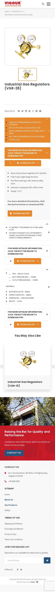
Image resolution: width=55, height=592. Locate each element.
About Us (9, 499)
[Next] (53, 366)
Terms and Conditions (14, 539)
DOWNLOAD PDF (27, 163)
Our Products (11, 505)
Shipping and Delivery (13, 523)
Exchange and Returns (14, 529)
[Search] (43, 4)
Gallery (7, 510)
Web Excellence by (26, 582)
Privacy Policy (10, 534)
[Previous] (2, 366)
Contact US (14, 452)
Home (7, 494)
